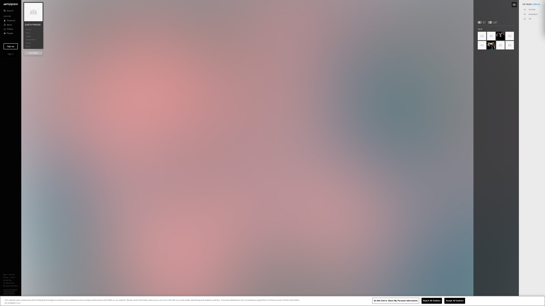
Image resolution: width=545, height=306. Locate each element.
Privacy (6, 277)
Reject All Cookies (431, 300)
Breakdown (533, 14)
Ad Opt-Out (7, 280)
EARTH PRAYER (33, 24)
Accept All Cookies (455, 300)
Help (5, 274)
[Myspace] (11, 4)
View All (536, 4)
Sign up (10, 46)
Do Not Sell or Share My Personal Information (396, 300)
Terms (13, 277)
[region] (272, 301)
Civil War (532, 9)
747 (530, 19)
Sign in (11, 54)
